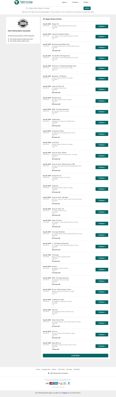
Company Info (46, 369)
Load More (75, 355)
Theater (86, 2)
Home (38, 369)
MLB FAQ (77, 369)
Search (87, 8)
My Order (69, 369)
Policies (54, 369)
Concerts (75, 2)
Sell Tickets (61, 369)
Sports (64, 2)
